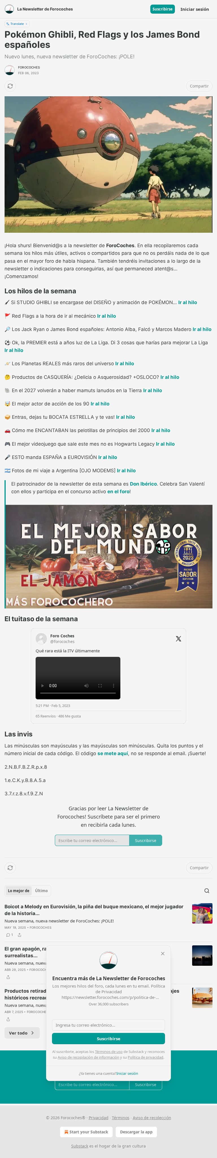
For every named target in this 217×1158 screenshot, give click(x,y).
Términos (120, 1117)
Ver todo (18, 1033)
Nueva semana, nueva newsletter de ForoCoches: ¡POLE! (59, 921)
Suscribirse (163, 9)
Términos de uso (109, 1051)
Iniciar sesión (195, 9)
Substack (79, 1146)
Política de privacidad (145, 1057)
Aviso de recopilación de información (88, 1057)
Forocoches (29, 67)
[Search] (206, 890)
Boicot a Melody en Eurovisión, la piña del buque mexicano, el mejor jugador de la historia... (94, 910)
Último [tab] (41, 890)
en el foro (118, 491)
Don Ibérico (143, 484)
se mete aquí (112, 753)
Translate (17, 24)
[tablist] (28, 890)
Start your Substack (89, 1132)
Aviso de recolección (152, 1117)
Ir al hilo (187, 302)
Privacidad (98, 1117)
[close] (162, 953)
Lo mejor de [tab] (18, 890)
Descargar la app (136, 1132)
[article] (108, 920)
